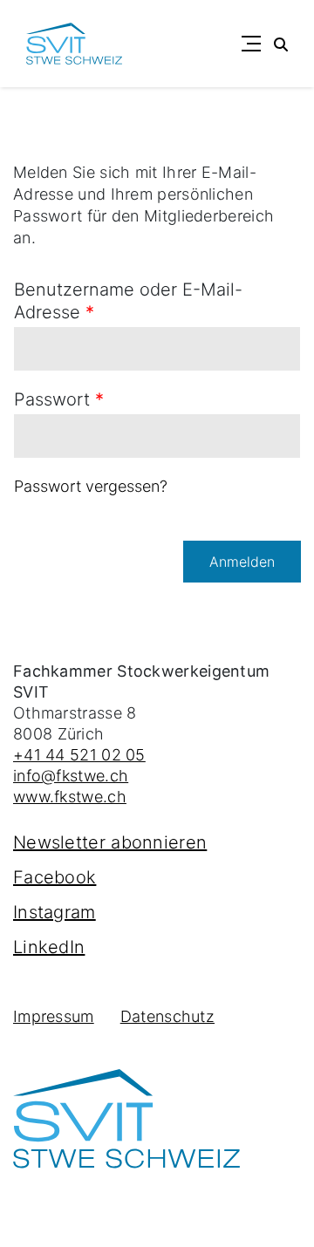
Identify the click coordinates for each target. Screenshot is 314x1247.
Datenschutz (167, 1016)
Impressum (53, 1016)
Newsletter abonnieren (110, 842)
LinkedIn (49, 947)
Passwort (59, 399)
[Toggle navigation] (251, 43)
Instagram (54, 912)
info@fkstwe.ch (70, 776)
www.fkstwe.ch (69, 796)
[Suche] (281, 43)
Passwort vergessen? (90, 486)
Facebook (54, 877)
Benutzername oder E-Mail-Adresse (128, 301)
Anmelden (242, 561)
